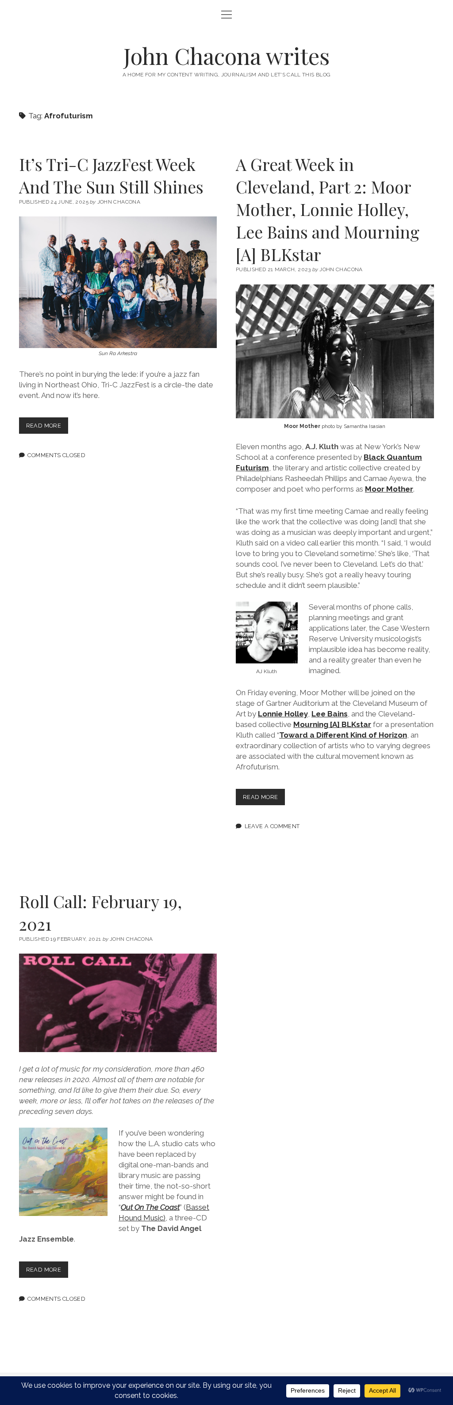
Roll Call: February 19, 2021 (100, 912)
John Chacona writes (226, 56)
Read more (47, 428)
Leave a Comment (272, 826)
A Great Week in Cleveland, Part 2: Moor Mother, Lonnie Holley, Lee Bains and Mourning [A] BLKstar (327, 209)
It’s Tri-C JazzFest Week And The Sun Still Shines (111, 175)
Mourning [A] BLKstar (332, 724)
